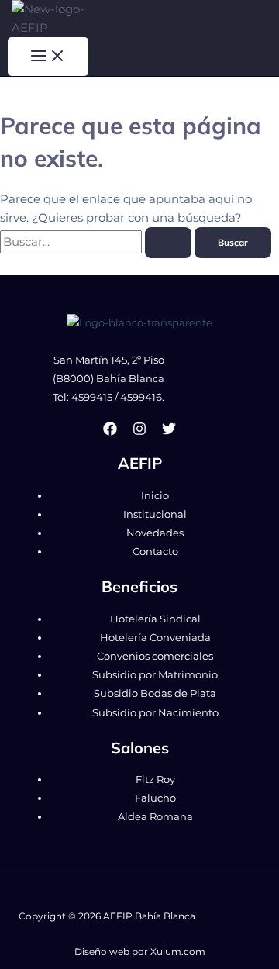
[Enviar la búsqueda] (168, 242)
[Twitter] (169, 432)
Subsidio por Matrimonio (155, 675)
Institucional (155, 514)
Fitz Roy (155, 779)
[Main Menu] (48, 56)
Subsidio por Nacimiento (155, 713)
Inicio (155, 496)
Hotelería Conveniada (155, 637)
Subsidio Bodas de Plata (155, 693)
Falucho (155, 798)
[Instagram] (139, 432)
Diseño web (101, 952)
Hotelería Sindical (155, 619)
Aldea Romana (155, 816)
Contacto (155, 551)
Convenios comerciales (155, 656)
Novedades (155, 533)
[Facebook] (110, 432)
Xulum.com (177, 952)
